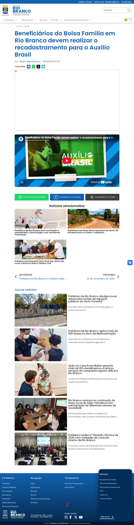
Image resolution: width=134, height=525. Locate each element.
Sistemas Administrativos (76, 20)
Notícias (43, 20)
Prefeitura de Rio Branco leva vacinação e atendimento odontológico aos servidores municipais (37, 232)
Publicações (27, 20)
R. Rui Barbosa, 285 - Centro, (42, 516)
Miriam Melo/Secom (29, 61)
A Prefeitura (9, 20)
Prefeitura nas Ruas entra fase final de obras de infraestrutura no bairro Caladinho (93, 231)
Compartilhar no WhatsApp (34, 197)
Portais (54, 20)
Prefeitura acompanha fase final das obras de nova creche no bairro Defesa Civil (39, 262)
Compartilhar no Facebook (69, 197)
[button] (28, 66)
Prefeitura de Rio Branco (59, 523)
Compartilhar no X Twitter (105, 197)
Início (19, 26)
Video (26, 26)
